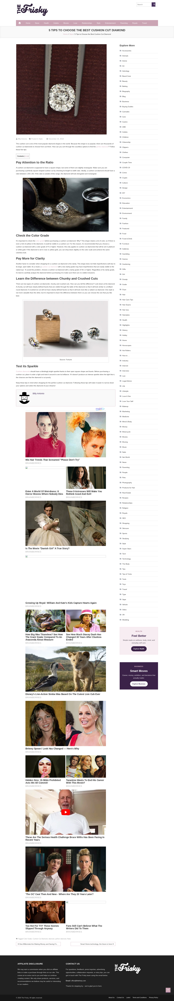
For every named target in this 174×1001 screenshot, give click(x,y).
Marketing (126, 411)
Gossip (124, 279)
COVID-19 (126, 168)
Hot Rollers (126, 350)
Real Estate (126, 493)
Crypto (124, 178)
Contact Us (120, 997)
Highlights (126, 325)
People (124, 472)
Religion (125, 508)
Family (124, 218)
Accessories (126, 51)
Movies (66, 23)
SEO (124, 518)
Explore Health (139, 649)
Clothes (125, 152)
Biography (126, 91)
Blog (124, 96)
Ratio (69, 939)
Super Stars (126, 549)
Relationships (87, 23)
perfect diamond (102, 147)
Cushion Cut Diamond (40, 939)
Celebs (56, 23)
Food (124, 234)
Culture (125, 183)
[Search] (153, 4)
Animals (125, 56)
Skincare (125, 528)
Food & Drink (127, 239)
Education (126, 203)
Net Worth (126, 457)
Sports (124, 533)
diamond (51, 939)
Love (75, 23)
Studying (125, 538)
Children (125, 137)
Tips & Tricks (127, 574)
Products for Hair (128, 488)
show (26, 156)
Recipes (125, 498)
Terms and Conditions (140, 997)
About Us (111, 997)
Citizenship (126, 142)
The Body (125, 564)
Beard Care (126, 76)
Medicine (125, 416)
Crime (124, 173)
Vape (124, 599)
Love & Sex (126, 396)
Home (28, 23)
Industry (125, 361)
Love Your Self (127, 401)
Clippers (125, 147)
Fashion (125, 223)
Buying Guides (127, 107)
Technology (126, 559)
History (124, 330)
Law (123, 376)
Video (124, 610)
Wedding (125, 620)
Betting (124, 86)
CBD (124, 127)
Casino (124, 122)
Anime (124, 61)
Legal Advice (127, 381)
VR (123, 615)
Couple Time (127, 162)
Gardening (126, 264)
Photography (127, 483)
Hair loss (125, 310)
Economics (126, 198)
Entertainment (110, 23)
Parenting (124, 23)
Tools (124, 579)
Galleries (125, 249)
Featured (125, 228)
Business (125, 101)
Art (123, 66)
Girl (123, 274)
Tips (123, 569)
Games (125, 259)
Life (123, 386)
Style (98, 23)
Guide (124, 284)
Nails (124, 452)
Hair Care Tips (127, 300)
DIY (123, 193)
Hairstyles (126, 315)
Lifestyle (125, 391)
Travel (144, 23)
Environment (127, 213)
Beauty (124, 81)
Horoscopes (126, 345)
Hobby (124, 335)
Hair (123, 295)
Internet (125, 366)
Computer (126, 157)
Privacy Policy (153, 997)
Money (124, 427)
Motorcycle (126, 432)
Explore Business (138, 684)
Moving (125, 442)
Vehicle (125, 604)
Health (46, 23)
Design (124, 188)
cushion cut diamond (49, 267)
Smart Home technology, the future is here (96, 944)
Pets (124, 477)
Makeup (125, 406)
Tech (124, 554)
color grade (40, 241)
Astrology (125, 71)
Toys (124, 584)
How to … (126, 356)
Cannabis (125, 112)
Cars (124, 117)
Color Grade (28, 939)
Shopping (125, 523)
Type (124, 594)
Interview (125, 371)
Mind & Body (127, 422)
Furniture (125, 244)
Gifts (124, 269)
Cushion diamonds (23, 371)
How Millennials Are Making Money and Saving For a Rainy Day (40, 944)
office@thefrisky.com (78, 981)
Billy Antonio (22, 139)
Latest (128, 997)
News (37, 23)
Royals (134, 23)
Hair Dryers (126, 305)
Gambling (125, 254)
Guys (124, 289)
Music (124, 447)
